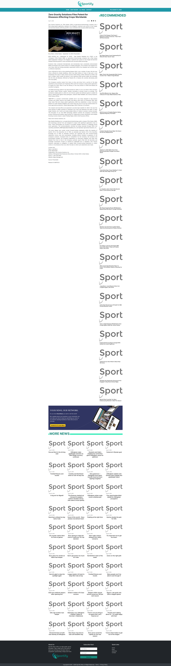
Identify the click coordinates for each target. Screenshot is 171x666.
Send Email (54, 150)
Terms (97, 664)
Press (113, 649)
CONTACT (89, 9)
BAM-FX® (51, 98)
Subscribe (88, 657)
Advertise (114, 651)
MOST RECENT (74, 9)
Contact (114, 652)
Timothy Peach (69, 116)
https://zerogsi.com (58, 157)
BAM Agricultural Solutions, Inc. (68, 127)
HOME (67, 9)
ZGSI (64, 58)
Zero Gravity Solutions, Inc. (81, 56)
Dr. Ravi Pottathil (80, 94)
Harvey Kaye (70, 105)
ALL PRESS (82, 9)
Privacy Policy (103, 664)
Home (113, 647)
